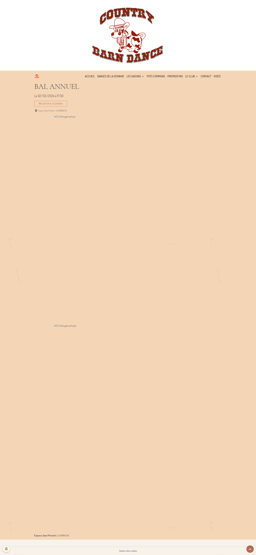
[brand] (37, 76)
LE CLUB (190, 76)
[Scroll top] (250, 549)
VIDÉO (217, 76)
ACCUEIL (90, 76)
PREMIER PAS (175, 76)
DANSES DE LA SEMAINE (110, 76)
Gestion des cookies (128, 550)
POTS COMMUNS (156, 76)
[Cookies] (6, 549)
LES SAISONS (134, 76)
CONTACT (206, 76)
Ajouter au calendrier (52, 103)
